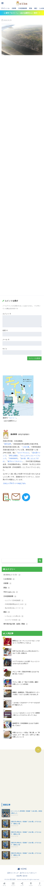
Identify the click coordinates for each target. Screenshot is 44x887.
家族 (30, 8)
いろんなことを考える (14, 616)
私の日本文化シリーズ (14, 608)
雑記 (35, 8)
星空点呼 (7, 444)
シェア (22, 885)
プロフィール (5, 8)
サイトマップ (13, 873)
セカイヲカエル (23, 453)
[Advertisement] (22, 79)
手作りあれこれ (10, 592)
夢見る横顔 (13, 455)
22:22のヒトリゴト (11, 575)
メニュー (13, 885)
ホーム (4, 885)
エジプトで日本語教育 (14, 600)
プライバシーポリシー (29, 873)
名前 (5, 330)
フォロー (31, 885)
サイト (4, 349)
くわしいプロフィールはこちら (14, 483)
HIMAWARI (13, 458)
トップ (39, 885)
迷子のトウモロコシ (15, 461)
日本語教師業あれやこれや (15, 604)
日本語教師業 (22, 8)
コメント (6, 314)
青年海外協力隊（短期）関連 (15, 624)
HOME (23, 869)
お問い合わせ (22, 876)
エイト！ (12, 418)
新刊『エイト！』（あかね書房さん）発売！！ (22, 13)
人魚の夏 (26, 447)
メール (5, 339)
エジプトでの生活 (12, 620)
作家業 (14, 8)
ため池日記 (8, 579)
